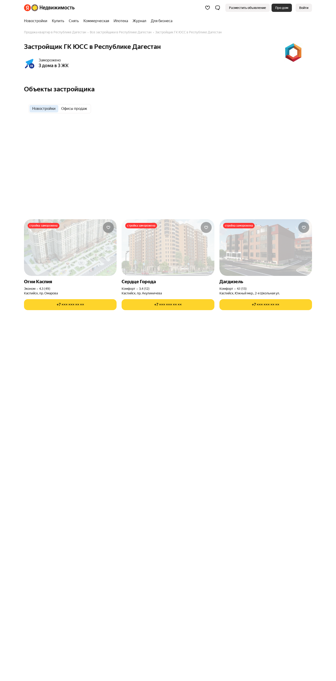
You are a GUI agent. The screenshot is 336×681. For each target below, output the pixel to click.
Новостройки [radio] (44, 108)
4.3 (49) (44, 288)
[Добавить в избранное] (108, 227)
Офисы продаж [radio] (74, 108)
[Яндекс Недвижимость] (49, 7)
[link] (304, 8)
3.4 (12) (144, 288)
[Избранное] (207, 8)
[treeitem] (37, 21)
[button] (217, 8)
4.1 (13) (242, 288)
